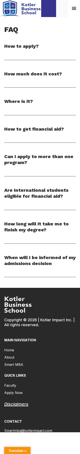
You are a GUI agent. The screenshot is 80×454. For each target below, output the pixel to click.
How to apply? (21, 46)
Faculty (10, 385)
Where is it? (18, 101)
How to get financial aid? (34, 129)
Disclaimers (16, 404)
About (9, 357)
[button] (73, 8)
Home (9, 350)
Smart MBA (13, 364)
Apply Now (13, 393)
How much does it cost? (33, 73)
